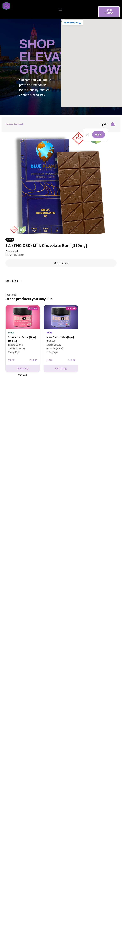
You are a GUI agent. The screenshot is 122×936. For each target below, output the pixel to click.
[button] (60, 9)
